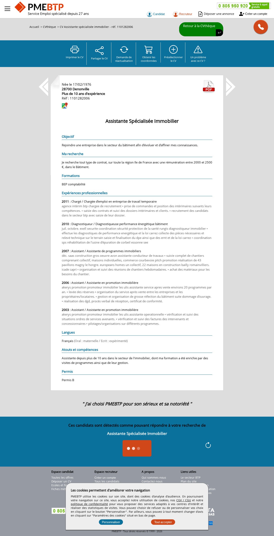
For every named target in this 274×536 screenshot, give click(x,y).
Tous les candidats (106, 481)
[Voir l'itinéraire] (65, 106)
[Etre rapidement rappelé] (259, 27)
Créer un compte (256, 13)
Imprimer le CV (74, 57)
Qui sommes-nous (154, 477)
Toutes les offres (62, 477)
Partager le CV (99, 58)
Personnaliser (111, 522)
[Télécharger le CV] (208, 91)
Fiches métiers (61, 489)
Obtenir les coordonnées (149, 59)
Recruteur (185, 14)
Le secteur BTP (190, 477)
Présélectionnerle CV (173, 59)
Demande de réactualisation (124, 59)
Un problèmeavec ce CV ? (198, 59)
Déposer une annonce (219, 14)
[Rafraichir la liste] (208, 446)
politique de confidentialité (89, 504)
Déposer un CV (61, 481)
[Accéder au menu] (7, 8)
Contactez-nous (152, 481)
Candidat (158, 14)
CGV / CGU (183, 500)
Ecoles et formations (65, 485)
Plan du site (189, 481)
